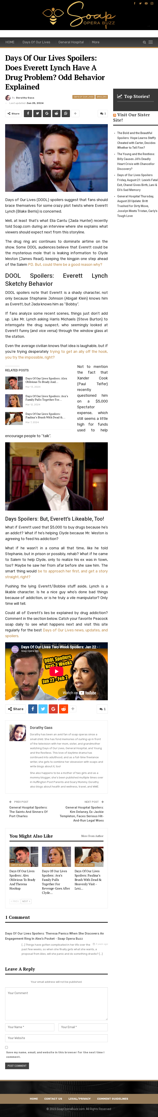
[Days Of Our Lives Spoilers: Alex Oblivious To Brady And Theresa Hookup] (14, 383)
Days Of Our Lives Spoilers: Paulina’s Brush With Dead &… (45, 415)
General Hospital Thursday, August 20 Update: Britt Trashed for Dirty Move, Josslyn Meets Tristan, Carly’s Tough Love (137, 206)
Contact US (53, 1098)
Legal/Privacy (80, 1098)
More (95, 42)
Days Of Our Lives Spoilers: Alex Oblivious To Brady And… (46, 380)
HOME (10, 42)
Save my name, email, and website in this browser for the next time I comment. (55, 1054)
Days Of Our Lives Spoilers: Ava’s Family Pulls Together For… (47, 397)
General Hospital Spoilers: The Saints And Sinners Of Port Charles (28, 812)
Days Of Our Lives (36, 42)
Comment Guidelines (112, 1098)
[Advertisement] (135, 62)
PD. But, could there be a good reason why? (64, 264)
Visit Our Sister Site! (131, 117)
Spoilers (102, 97)
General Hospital (71, 42)
